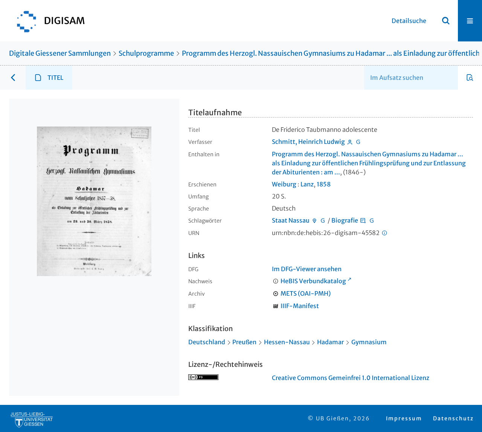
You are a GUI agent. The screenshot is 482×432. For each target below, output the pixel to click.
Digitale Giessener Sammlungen (60, 53)
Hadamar (330, 342)
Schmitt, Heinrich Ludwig (308, 141)
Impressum (404, 418)
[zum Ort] (314, 220)
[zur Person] (350, 141)
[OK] (446, 20)
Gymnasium (369, 342)
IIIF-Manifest (300, 306)
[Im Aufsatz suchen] (470, 78)
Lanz (307, 184)
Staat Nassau (291, 220)
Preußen (244, 342)
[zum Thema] (363, 220)
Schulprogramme (146, 53)
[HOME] (47, 20)
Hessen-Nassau (287, 342)
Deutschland (206, 342)
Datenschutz (453, 418)
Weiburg (284, 184)
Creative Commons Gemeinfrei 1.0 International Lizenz (350, 378)
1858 (324, 184)
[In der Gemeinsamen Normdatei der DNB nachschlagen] (358, 141)
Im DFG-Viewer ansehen (307, 269)
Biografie (344, 220)
